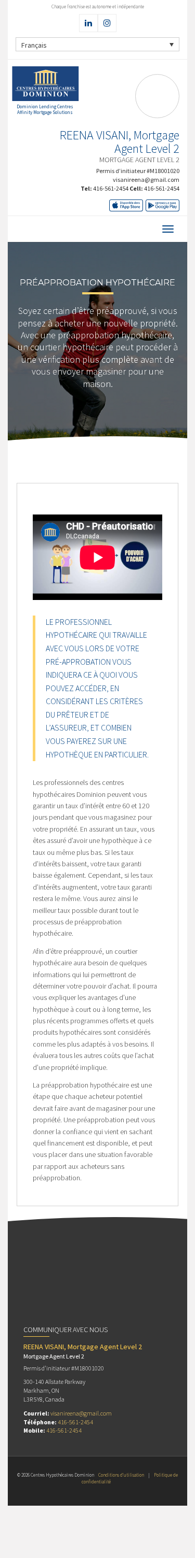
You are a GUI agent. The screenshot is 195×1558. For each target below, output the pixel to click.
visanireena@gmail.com (146, 179)
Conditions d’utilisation (121, 1475)
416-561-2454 (110, 188)
